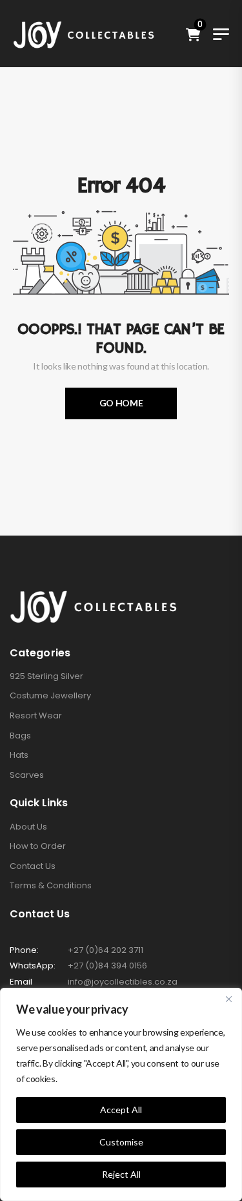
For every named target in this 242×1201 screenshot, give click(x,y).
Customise (121, 1141)
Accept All (121, 1109)
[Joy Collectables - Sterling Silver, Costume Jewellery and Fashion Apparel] (84, 33)
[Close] (228, 999)
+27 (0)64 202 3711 (105, 950)
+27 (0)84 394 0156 (107, 965)
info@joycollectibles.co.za (122, 982)
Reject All (121, 1174)
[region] (121, 1094)
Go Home (121, 402)
